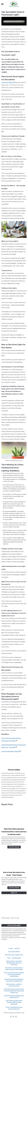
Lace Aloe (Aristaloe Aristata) (10, 751)
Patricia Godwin (14, 770)
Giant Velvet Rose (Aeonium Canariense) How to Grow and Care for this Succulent (14, 831)
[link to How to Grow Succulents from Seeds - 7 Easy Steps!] (14, 860)
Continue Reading (14, 847)
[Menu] (2, 4)
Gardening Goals (16, 958)
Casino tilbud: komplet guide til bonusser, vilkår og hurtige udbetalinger (14, 1002)
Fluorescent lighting (7, 82)
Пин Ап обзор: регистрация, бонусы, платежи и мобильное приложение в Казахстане (14, 990)
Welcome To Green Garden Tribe (14, 954)
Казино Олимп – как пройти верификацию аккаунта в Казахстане (14, 962)
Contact (11, 948)
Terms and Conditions (14, 951)
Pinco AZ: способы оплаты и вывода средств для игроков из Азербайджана (14, 974)
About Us (17, 948)
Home (8, 958)
